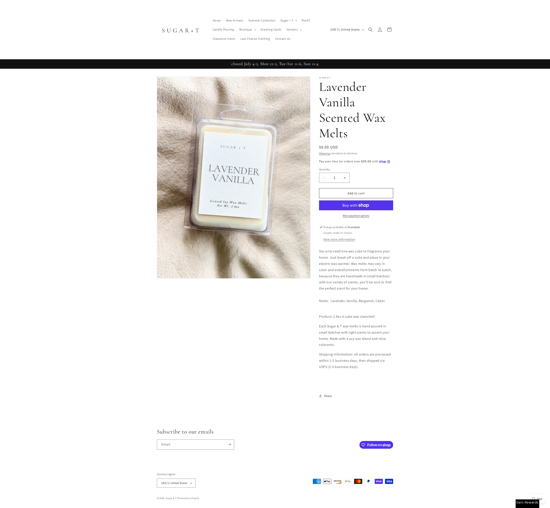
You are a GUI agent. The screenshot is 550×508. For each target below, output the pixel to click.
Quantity (324, 169)
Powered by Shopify (188, 498)
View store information (339, 239)
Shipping (324, 153)
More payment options (356, 215)
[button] (288, 20)
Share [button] (328, 396)
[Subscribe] (229, 444)
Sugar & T (171, 498)
